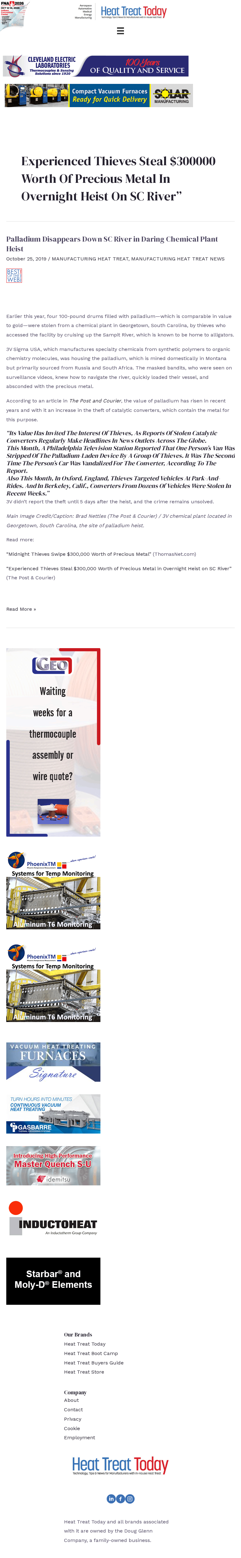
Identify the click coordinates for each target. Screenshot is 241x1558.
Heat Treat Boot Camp (91, 1353)
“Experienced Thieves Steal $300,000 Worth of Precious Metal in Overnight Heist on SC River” (119, 568)
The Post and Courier (95, 401)
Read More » (21, 610)
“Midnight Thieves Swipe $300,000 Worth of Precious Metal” (78, 554)
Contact (73, 1410)
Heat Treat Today (84, 1344)
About (71, 1400)
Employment (79, 1437)
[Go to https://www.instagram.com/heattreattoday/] (130, 1500)
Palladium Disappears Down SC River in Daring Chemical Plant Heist (112, 244)
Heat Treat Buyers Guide (94, 1363)
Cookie (72, 1428)
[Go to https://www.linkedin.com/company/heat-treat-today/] (111, 1500)
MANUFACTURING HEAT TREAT (90, 259)
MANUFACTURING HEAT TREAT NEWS (178, 259)
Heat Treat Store (84, 1372)
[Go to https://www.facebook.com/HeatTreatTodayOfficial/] (120, 1500)
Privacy (72, 1419)
